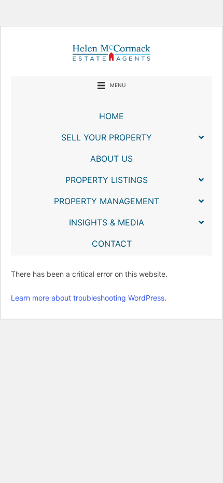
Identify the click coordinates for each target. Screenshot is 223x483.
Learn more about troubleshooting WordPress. (88, 297)
